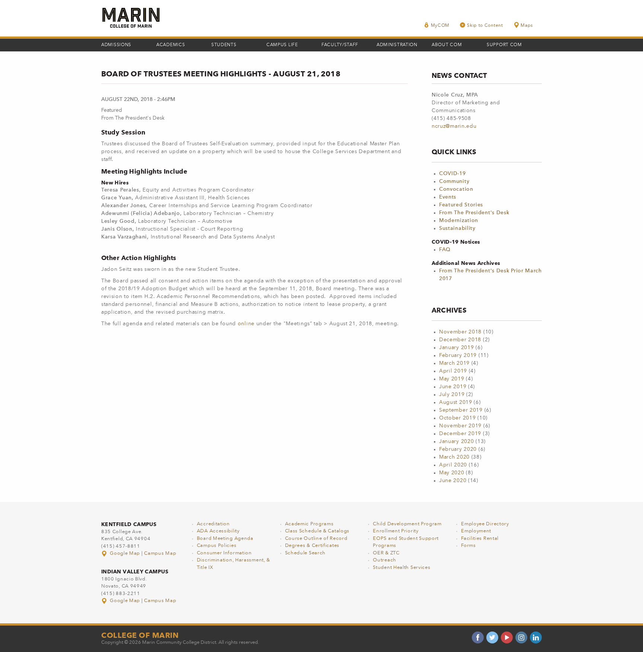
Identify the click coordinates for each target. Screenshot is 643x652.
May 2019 (451, 379)
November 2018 (460, 332)
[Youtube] (507, 637)
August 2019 (455, 402)
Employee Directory (485, 524)
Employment (476, 531)
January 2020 (456, 441)
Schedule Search (305, 553)
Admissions (116, 45)
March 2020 (454, 457)
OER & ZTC (386, 553)
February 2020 (458, 449)
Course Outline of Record (316, 538)
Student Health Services (401, 567)
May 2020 (451, 472)
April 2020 (453, 465)
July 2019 (451, 394)
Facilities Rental (480, 538)
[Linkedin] (536, 637)
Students (224, 45)
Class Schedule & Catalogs (317, 531)
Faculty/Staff (340, 45)
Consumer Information (224, 553)
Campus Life (282, 45)
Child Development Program (407, 524)
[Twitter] (492, 637)
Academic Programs (309, 524)
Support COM (504, 45)
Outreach (384, 560)
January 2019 (456, 347)
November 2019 (460, 425)
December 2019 (460, 433)
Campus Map (160, 553)
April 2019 (453, 371)
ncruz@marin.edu (454, 126)
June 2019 (452, 386)
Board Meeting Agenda (225, 538)
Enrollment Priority (395, 531)
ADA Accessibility (218, 531)
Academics (170, 45)
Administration (397, 45)
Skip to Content (485, 25)
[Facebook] (478, 637)
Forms (468, 545)
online (247, 323)
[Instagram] (521, 637)
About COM (447, 45)
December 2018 (460, 339)
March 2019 (454, 363)
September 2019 (461, 410)
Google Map (125, 553)
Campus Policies (217, 545)
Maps (527, 25)
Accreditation (213, 524)
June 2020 (452, 480)
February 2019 (458, 355)
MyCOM (440, 25)
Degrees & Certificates (312, 545)
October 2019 (457, 418)
